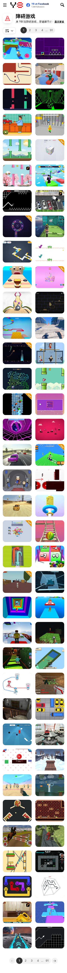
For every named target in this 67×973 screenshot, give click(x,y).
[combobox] (9, 30)
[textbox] (9, 30)
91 (51, 30)
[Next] (55, 961)
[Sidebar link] (5, 5)
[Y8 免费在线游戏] (16, 5)
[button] (59, 22)
